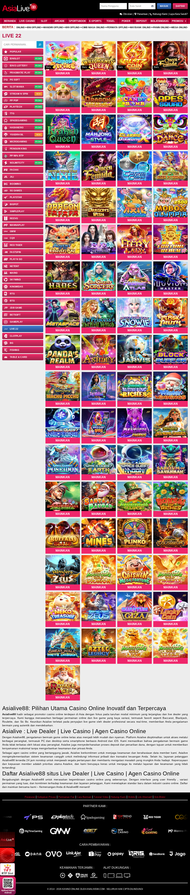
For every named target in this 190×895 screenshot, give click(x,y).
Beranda (10, 21)
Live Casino (27, 21)
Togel (111, 21)
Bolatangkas (160, 21)
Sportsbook (77, 21)
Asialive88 (9, 714)
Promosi (178, 21)
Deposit (141, 21)
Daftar (180, 6)
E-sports (95, 21)
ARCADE (60, 21)
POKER (126, 21)
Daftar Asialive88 (23, 773)
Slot (44, 21)
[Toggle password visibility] (152, 6)
